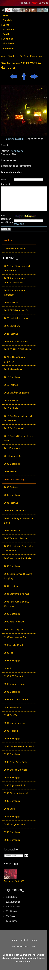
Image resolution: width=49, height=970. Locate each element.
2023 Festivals (11, 334)
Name (3, 179)
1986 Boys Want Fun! (14, 785)
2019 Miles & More (13, 369)
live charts (43, 3)
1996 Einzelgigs (12, 692)
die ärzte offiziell (20, 947)
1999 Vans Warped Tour (15, 637)
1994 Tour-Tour (11, 715)
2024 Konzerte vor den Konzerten (15, 292)
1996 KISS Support (13, 676)
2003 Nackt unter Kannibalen (18, 558)
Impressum (8, 48)
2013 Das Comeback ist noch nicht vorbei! (18, 418)
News (5, 15)
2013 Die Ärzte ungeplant (16, 393)
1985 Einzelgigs (12, 801)
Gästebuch (8, 29)
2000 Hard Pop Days (14, 622)
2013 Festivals (11, 400)
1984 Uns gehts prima (14, 824)
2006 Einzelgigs (12, 495)
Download (7, 39)
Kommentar (6, 184)
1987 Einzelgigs (12, 754)
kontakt (24, 940)
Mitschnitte (8, 43)
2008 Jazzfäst (10, 472)
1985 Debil (9, 809)
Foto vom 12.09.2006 (14, 881)
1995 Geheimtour (12, 707)
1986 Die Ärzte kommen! (16, 793)
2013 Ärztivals (11, 408)
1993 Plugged (11, 731)
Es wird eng (36, 56)
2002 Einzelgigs (12, 566)
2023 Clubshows (12, 326)
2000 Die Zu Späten (14, 629)
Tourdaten (7, 20)
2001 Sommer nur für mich (17, 594)
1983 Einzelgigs (12, 832)
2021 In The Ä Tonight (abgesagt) (14, 359)
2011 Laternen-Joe (13, 456)
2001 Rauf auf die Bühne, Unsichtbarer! (16, 604)
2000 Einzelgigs (12, 614)
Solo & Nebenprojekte (14, 248)
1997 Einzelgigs (12, 661)
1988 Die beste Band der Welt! (19, 746)
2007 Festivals (11, 487)
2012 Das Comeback (14, 428)
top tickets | (26, 3)
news (34, 940)
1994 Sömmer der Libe (15, 723)
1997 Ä (7, 668)
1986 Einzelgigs (12, 777)
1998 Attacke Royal (13, 645)
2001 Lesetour (11, 586)
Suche (5, 25)
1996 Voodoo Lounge (14, 684)
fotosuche (11, 849)
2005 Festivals (11, 503)
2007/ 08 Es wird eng (14, 479)
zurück (13, 940)
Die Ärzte (8, 240)
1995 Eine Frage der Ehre (16, 700)
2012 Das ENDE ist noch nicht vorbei (18, 438)
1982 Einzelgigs (12, 840)
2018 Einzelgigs (12, 377)
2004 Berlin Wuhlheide (15, 510)
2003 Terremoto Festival (15, 538)
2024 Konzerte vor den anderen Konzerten (15, 280)
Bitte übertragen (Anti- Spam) (7, 218)
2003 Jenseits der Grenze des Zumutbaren (18, 548)
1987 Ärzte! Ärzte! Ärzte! (15, 762)
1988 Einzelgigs (12, 738)
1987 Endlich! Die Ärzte (15, 770)
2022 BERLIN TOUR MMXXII (18, 349)
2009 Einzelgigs (12, 464)
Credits (6, 34)
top (33, 947)
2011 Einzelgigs (12, 448)
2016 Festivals (11, 385)
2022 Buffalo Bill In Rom (15, 341)
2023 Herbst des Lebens (16, 318)
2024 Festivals (11, 302)
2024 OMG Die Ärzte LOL (16, 310)
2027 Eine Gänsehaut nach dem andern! (17, 268)
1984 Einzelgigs (12, 816)
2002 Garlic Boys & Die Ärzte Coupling (18, 576)
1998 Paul (9, 653)
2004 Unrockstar (12, 530)
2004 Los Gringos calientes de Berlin (18, 520)
